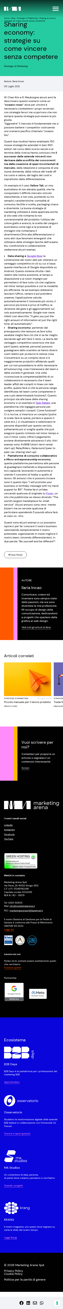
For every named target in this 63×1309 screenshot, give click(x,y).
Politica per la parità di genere (25, 1280)
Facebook (9, 834)
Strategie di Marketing (27, 18)
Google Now (34, 256)
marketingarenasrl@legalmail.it (26, 910)
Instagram (9, 829)
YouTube (8, 838)
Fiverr (49, 493)
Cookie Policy (13, 1274)
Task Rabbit (42, 403)
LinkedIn (8, 825)
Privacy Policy (13, 1271)
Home (7, 18)
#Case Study (15, 554)
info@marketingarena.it (22, 906)
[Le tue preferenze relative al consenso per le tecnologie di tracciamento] (57, 1303)
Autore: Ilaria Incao (14, 81)
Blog (13, 18)
